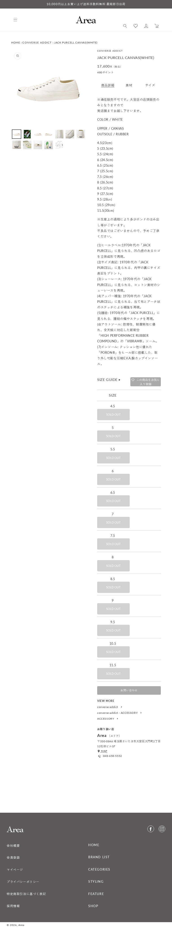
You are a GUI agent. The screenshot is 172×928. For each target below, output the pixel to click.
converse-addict (108, 707)
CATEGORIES (99, 869)
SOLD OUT (113, 414)
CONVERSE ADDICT (37, 42)
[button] (125, 26)
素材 (129, 85)
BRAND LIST (99, 857)
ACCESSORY (106, 718)
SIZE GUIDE (109, 379)
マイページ (15, 869)
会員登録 (13, 857)
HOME (15, 42)
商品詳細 (107, 85)
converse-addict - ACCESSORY (117, 713)
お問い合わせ (129, 690)
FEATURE (96, 894)
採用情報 (13, 906)
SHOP (93, 906)
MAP (103, 751)
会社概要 (13, 845)
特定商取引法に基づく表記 (26, 894)
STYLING (95, 881)
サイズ (150, 85)
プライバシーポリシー (23, 882)
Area (21, 925)
